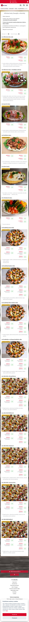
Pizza (16, 8)
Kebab (26, 8)
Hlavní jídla (21, 8)
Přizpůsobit (14, 618)
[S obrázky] (8, 34)
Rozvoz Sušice (4, 8)
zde (7, 610)
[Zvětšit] (14, 47)
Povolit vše (14, 614)
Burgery (11, 8)
